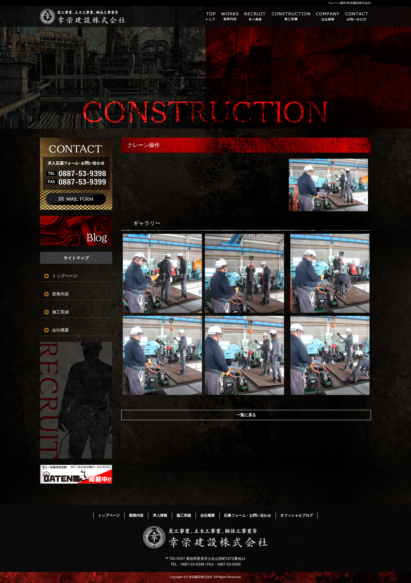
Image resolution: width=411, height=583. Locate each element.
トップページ (210, 16)
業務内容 (230, 16)
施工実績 (291, 16)
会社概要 (327, 16)
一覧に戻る (246, 415)
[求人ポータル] (76, 482)
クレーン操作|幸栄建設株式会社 (349, 3)
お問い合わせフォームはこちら (76, 174)
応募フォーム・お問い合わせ (356, 16)
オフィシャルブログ (76, 231)
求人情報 (255, 16)
